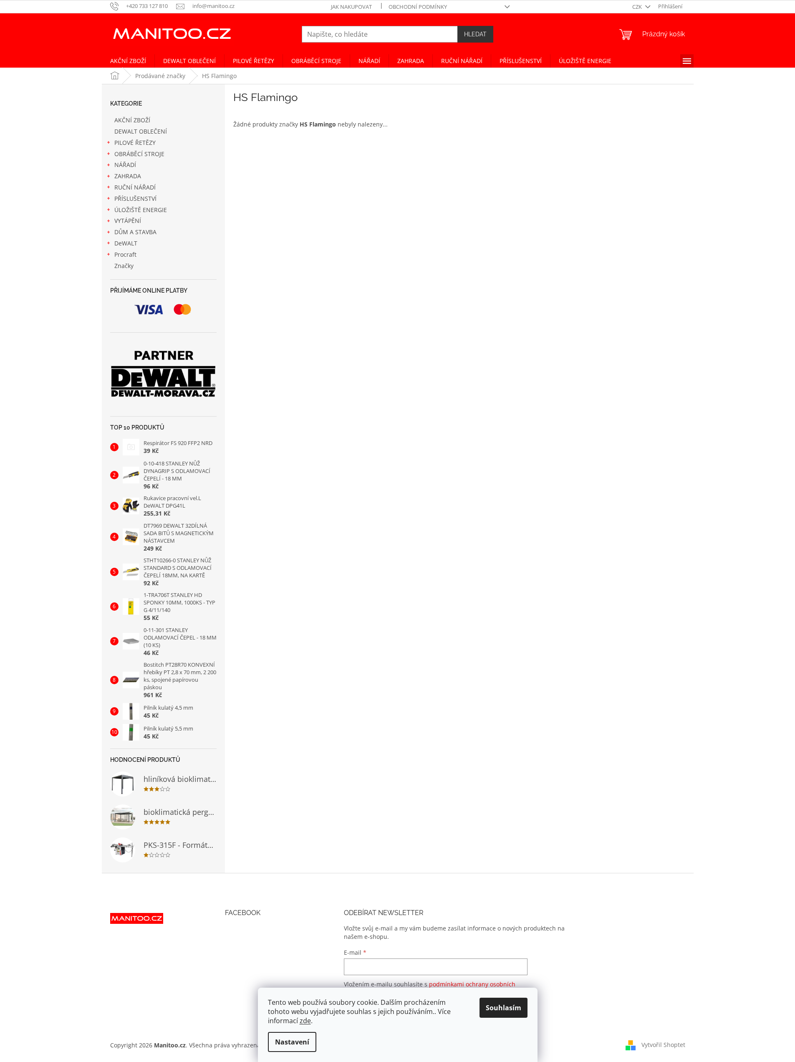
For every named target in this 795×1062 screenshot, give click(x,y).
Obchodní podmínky (418, 6)
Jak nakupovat (351, 6)
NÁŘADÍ (125, 165)
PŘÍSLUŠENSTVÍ (135, 198)
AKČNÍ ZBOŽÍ (132, 120)
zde (305, 1020)
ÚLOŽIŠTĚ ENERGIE (140, 210)
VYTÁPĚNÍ (127, 221)
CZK (637, 6)
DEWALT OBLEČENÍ (140, 131)
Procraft (125, 254)
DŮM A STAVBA (135, 232)
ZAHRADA (127, 176)
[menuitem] (128, 61)
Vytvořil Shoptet (663, 1044)
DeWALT (125, 243)
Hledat (475, 34)
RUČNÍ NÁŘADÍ (135, 187)
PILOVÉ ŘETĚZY (135, 143)
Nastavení (292, 1042)
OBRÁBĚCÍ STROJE (139, 154)
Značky (124, 266)
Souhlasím (503, 1007)
